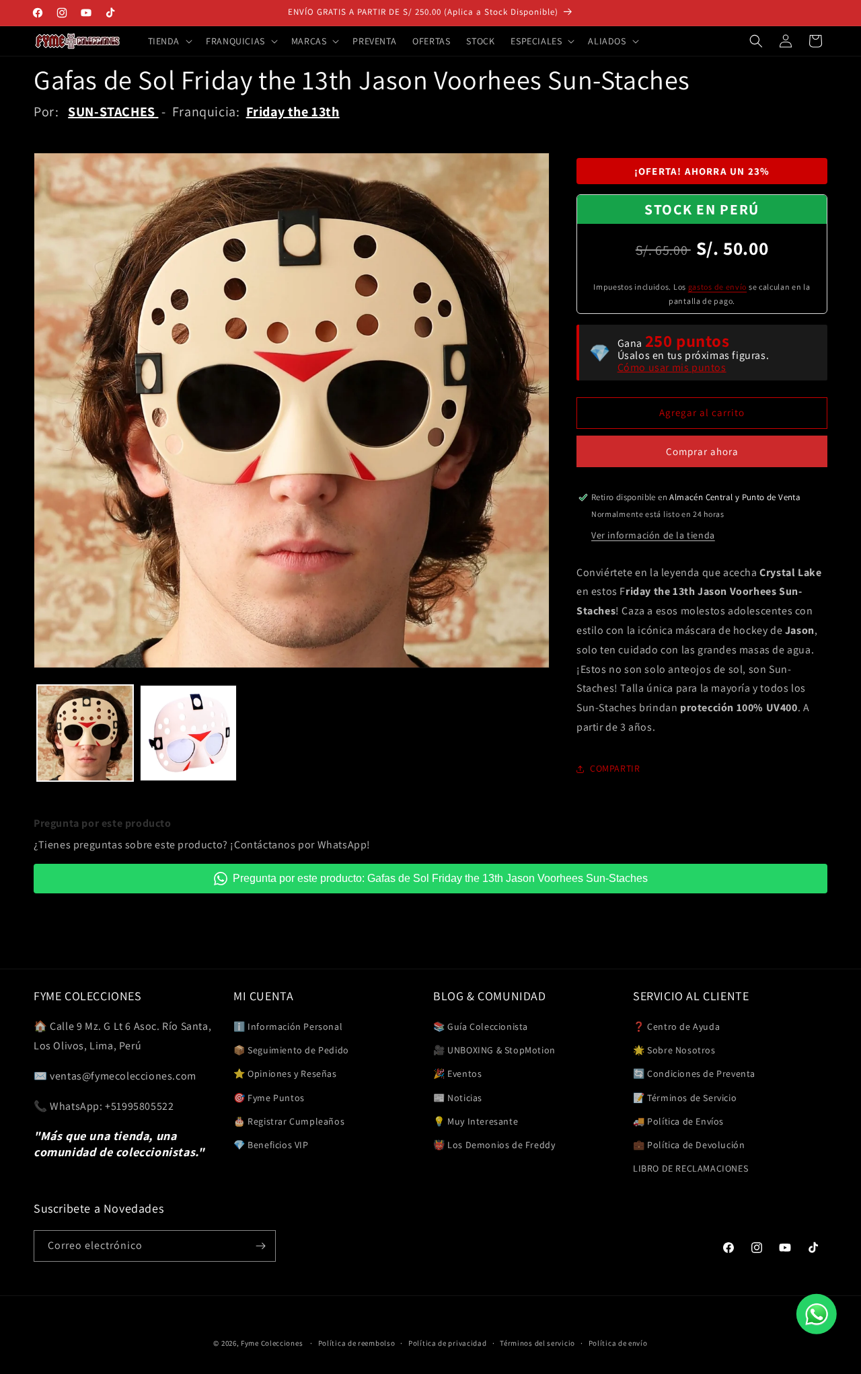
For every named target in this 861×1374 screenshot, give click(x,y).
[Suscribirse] (260, 1246)
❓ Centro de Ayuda (676, 1026)
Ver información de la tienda (653, 535)
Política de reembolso (357, 1343)
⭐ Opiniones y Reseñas (285, 1073)
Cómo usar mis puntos (671, 367)
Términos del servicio (537, 1343)
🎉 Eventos (457, 1073)
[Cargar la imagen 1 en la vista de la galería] (85, 733)
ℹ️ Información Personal (287, 1026)
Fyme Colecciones (272, 1343)
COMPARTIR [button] (615, 768)
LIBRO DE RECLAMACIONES (690, 1168)
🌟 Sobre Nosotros (674, 1050)
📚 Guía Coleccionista (480, 1026)
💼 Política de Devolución (689, 1145)
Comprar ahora (702, 451)
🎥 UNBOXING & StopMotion (494, 1050)
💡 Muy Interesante (475, 1121)
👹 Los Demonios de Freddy (494, 1145)
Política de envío (618, 1343)
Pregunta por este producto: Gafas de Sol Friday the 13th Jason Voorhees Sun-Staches (440, 878)
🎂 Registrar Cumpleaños (288, 1121)
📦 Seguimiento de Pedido (291, 1050)
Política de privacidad (447, 1343)
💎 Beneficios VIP (271, 1145)
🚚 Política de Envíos (678, 1121)
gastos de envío (717, 287)
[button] (169, 41)
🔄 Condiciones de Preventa (694, 1073)
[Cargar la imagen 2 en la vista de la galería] (188, 733)
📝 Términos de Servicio (685, 1098)
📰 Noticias (457, 1098)
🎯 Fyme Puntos (269, 1098)
